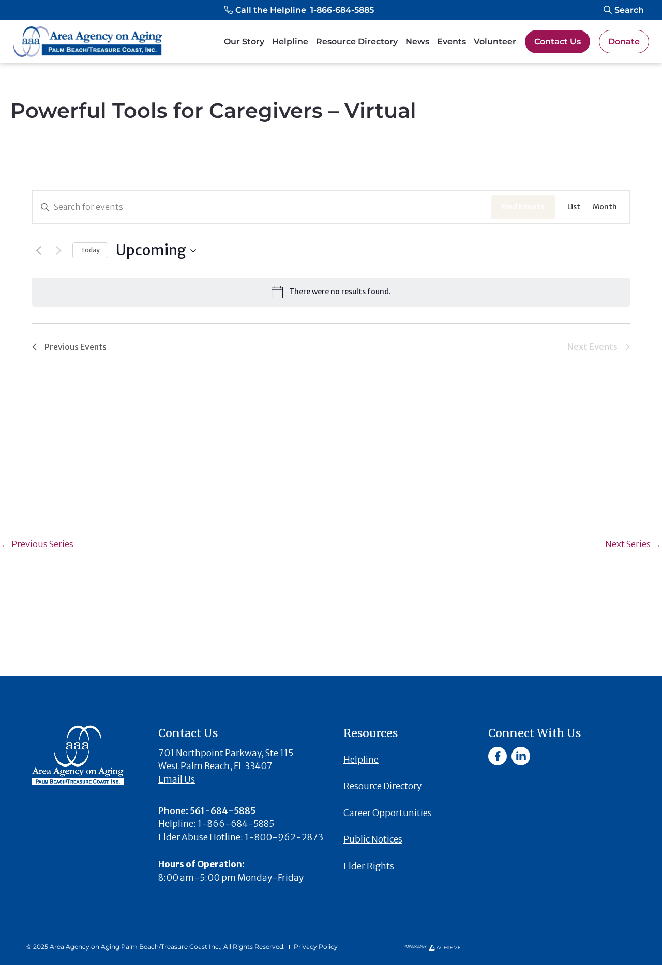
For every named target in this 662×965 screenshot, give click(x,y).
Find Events (523, 206)
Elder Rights (368, 866)
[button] (299, 10)
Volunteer (495, 42)
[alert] (331, 292)
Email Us (176, 779)
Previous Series (37, 544)
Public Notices (372, 839)
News (417, 42)
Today (90, 250)
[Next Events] (58, 250)
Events (451, 42)
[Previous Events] (38, 250)
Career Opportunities (387, 813)
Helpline (290, 42)
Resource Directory (357, 42)
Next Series (633, 544)
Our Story (244, 42)
